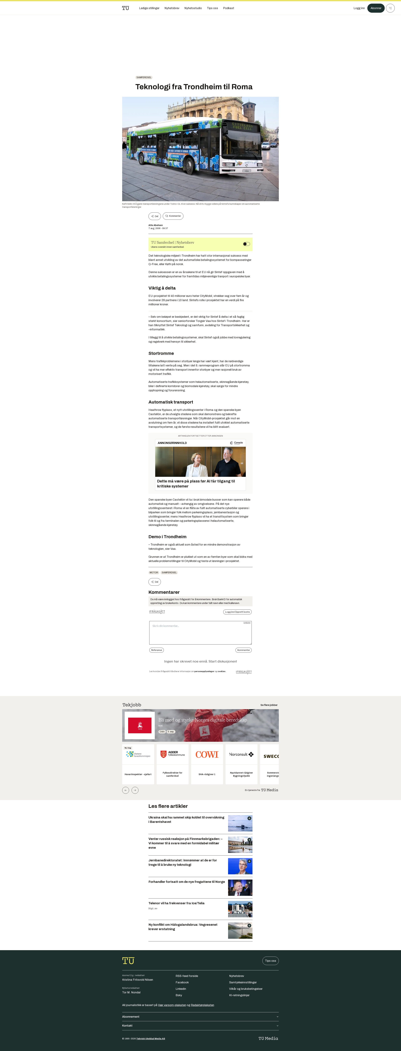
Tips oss (270, 960)
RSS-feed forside (187, 976)
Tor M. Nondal (131, 992)
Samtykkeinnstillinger (243, 982)
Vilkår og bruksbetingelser (246, 988)
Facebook (182, 982)
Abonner (376, 8)
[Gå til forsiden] (125, 8)
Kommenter (175, 216)
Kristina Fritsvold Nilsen (137, 979)
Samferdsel (144, 77)
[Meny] (390, 8)
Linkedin (181, 988)
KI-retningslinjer (239, 995)
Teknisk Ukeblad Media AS (150, 1039)
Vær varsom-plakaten (172, 1005)
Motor (154, 572)
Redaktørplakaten (202, 1005)
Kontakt (127, 1025)
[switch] (246, 244)
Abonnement (130, 1016)
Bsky (179, 995)
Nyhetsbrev (236, 976)
